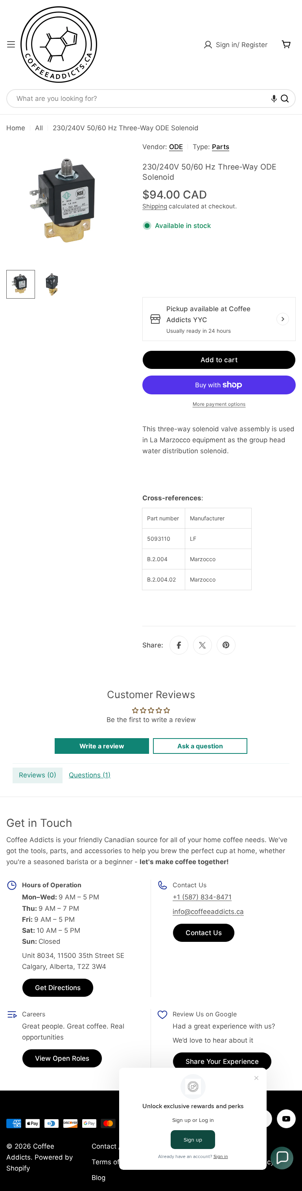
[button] (274, 98)
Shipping (154, 206)
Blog (98, 1178)
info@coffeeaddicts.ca (208, 912)
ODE (176, 147)
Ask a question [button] (200, 746)
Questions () (89, 775)
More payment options (219, 404)
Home (15, 128)
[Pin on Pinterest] (226, 645)
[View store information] (282, 319)
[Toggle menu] (11, 44)
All (39, 128)
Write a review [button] (101, 746)
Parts (220, 147)
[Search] (284, 98)
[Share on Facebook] (178, 645)
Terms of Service (118, 1162)
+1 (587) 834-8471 (202, 897)
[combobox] (151, 98)
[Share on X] (202, 645)
